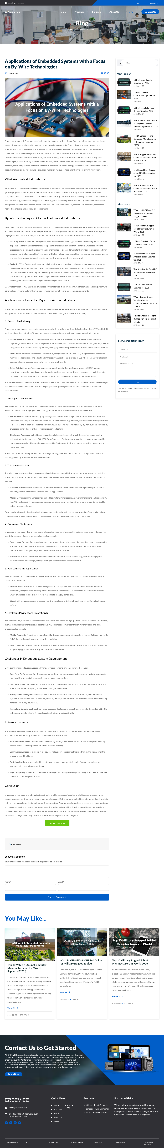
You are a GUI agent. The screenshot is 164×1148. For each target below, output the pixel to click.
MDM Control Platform (96, 1112)
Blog (92, 29)
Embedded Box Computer (97, 1108)
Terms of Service (76, 1142)
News (82, 29)
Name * (9, 882)
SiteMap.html (99, 1142)
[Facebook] (6, 1122)
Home (73, 29)
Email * (61, 882)
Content (8, 863)
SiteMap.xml (120, 1142)
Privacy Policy (53, 1142)
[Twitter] (10, 1122)
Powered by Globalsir (148, 1143)
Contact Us (150, 11)
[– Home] (17, 1100)
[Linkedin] (15, 1122)
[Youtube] (19, 1122)
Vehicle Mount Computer (97, 1105)
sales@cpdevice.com (16, 3)
